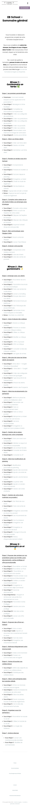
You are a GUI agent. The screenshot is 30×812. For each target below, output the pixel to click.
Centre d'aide (15, 790)
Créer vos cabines (19, 128)
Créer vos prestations (20, 118)
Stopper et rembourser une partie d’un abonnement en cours (14, 597)
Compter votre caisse (20, 208)
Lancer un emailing (19, 294)
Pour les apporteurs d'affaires (15, 773)
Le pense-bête (18, 482)
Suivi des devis (17, 638)
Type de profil (17, 378)
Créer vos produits (19, 126)
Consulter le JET (18, 455)
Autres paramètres (20, 135)
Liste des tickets (18, 254)
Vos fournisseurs (18, 520)
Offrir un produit (19, 342)
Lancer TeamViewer (19, 242)
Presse (15, 763)
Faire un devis (17, 628)
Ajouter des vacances (20, 470)
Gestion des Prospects (20, 387)
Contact (15, 785)
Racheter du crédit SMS (16, 315)
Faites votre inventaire (19, 653)
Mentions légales (18, 802)
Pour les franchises (15, 768)
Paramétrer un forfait (20, 566)
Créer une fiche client (20, 143)
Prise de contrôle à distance (15, 795)
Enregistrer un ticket (19, 179)
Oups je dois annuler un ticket (18, 191)
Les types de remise (19, 353)
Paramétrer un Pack (19, 569)
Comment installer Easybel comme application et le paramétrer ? (14, 99)
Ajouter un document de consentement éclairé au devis (15, 633)
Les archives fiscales (19, 448)
